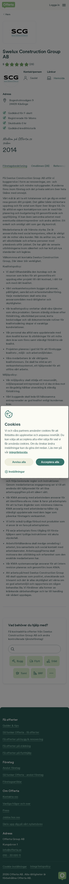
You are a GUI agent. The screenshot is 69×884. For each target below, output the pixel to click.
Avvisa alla (19, 462)
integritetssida (18, 452)
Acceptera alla (50, 462)
